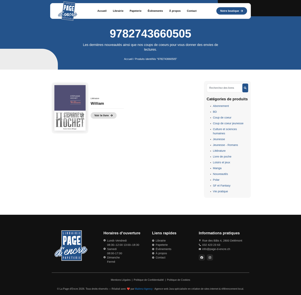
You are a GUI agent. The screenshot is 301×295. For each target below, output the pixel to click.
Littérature (95, 98)
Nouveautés (220, 174)
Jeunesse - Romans (225, 145)
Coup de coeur (222, 117)
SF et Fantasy (221, 185)
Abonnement (221, 106)
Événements (155, 10)
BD (215, 111)
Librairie (118, 10)
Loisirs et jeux (221, 162)
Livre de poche (222, 156)
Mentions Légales (121, 280)
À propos (175, 10)
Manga (217, 168)
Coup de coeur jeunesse (228, 123)
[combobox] (224, 88)
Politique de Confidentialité (149, 280)
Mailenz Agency (144, 288)
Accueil (102, 10)
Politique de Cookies (178, 280)
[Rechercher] (245, 88)
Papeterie (135, 10)
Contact (192, 10)
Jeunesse (219, 139)
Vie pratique (220, 191)
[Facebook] (202, 257)
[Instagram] (210, 257)
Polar (216, 179)
